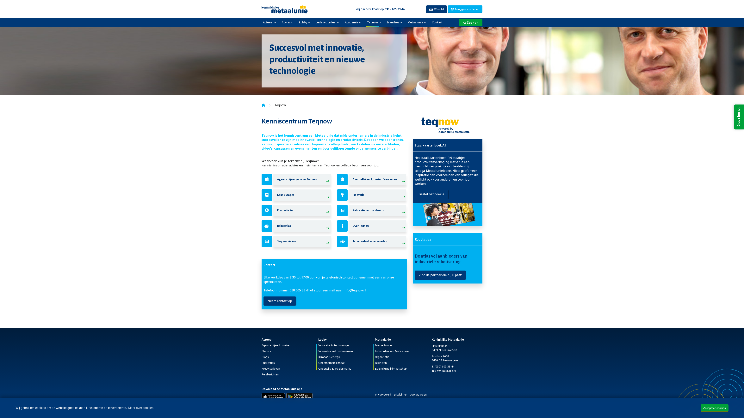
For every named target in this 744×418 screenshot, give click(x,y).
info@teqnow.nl (355, 290)
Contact (437, 22)
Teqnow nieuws (286, 241)
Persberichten (270, 374)
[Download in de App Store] (273, 397)
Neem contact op (280, 301)
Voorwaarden (418, 394)
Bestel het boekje (431, 194)
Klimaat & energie (329, 357)
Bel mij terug (739, 116)
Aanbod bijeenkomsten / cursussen (375, 179)
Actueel (268, 22)
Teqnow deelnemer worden (370, 241)
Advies (286, 22)
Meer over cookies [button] (140, 407)
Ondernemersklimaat (331, 363)
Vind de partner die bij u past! (440, 275)
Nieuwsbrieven (271, 368)
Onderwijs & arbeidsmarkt (334, 368)
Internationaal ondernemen (335, 351)
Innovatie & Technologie (333, 345)
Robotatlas (284, 225)
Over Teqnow (361, 225)
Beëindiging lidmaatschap (391, 368)
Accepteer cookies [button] (714, 407)
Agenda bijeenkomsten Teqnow (297, 179)
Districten (381, 363)
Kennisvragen (285, 194)
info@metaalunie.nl (444, 371)
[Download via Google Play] (299, 397)
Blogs (265, 357)
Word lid (438, 9)
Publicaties (268, 363)
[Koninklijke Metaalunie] (296, 9)
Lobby (303, 22)
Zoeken (472, 23)
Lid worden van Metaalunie (392, 351)
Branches (393, 22)
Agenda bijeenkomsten (276, 345)
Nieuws (266, 351)
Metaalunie (415, 22)
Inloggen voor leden (466, 9)
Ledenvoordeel (326, 22)
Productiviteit (285, 210)
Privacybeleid (383, 394)
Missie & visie (383, 345)
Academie (351, 22)
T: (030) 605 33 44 (443, 366)
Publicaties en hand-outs (368, 210)
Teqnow (372, 22)
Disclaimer (400, 394)
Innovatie (358, 194)
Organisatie (382, 357)
